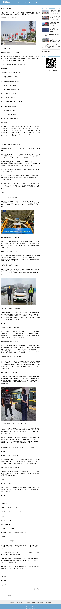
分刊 (24, 2)
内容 (10, 8)
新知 (30, 2)
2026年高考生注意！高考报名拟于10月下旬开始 (55, 30)
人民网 (16, 602)
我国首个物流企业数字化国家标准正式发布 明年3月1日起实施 (55, 40)
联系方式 (31, 608)
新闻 (19, 2)
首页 (2, 8)
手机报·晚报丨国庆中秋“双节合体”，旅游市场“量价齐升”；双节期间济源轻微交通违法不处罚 (55, 24)
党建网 (45, 602)
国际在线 (33, 602)
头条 (6, 8)
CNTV (24, 602)
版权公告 (35, 608)
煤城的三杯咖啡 (46, 51)
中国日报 (28, 602)
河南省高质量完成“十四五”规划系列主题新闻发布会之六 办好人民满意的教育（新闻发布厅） (51, 46)
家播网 (49, 602)
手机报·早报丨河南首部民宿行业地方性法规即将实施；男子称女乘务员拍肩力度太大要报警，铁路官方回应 (55, 12)
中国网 (20, 602)
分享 (10, 595)
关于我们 (26, 608)
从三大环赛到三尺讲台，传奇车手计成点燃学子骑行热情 (55, 18)
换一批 (58, 8)
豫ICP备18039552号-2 (37, 605)
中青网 (38, 602)
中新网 (41, 602)
